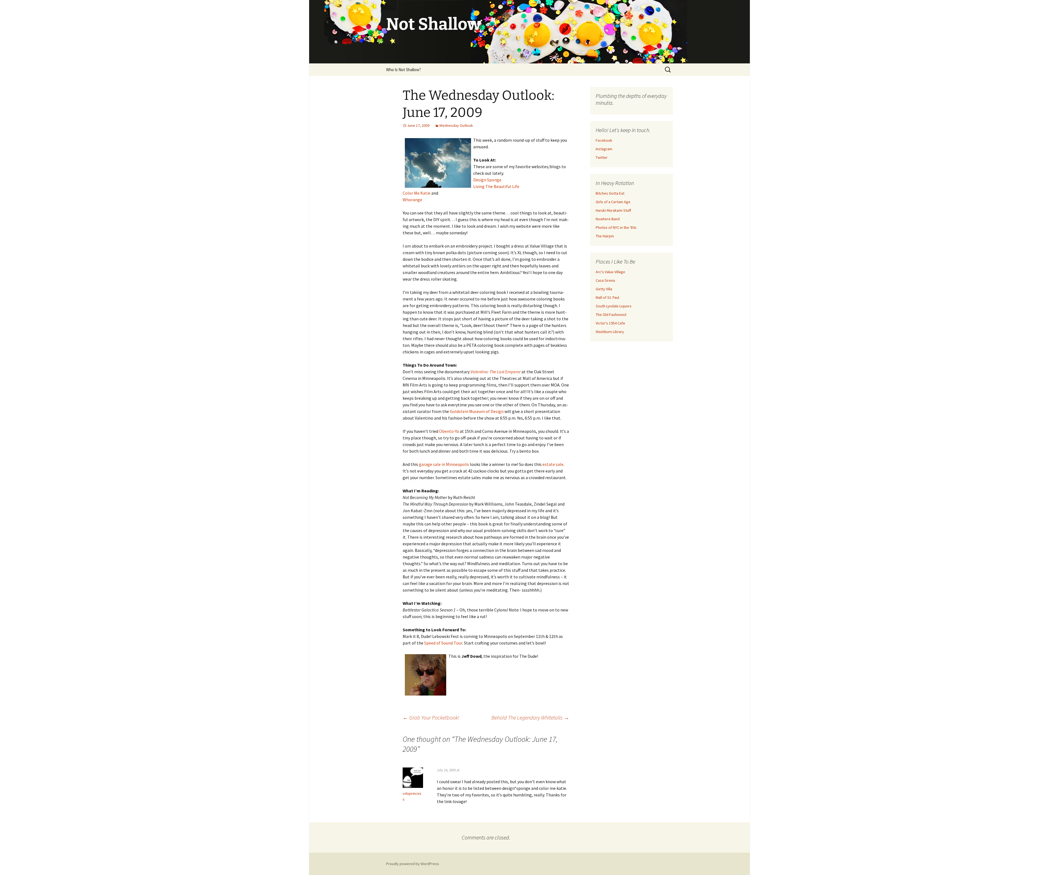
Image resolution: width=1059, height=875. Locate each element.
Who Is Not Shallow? (403, 69)
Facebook (604, 140)
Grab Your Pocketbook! (431, 717)
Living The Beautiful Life (496, 186)
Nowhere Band (608, 218)
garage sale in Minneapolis (444, 464)
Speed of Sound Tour (443, 643)
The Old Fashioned (611, 314)
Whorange (412, 199)
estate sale (552, 464)
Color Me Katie (416, 193)
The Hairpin (605, 235)
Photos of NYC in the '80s (616, 227)
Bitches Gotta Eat (610, 193)
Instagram (604, 148)
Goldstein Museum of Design (477, 411)
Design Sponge (487, 179)
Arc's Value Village (610, 271)
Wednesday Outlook (456, 125)
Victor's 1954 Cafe (610, 323)
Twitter (602, 157)
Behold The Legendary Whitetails (530, 717)
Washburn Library (610, 331)
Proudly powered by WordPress (412, 863)
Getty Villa (604, 288)
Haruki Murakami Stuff (613, 210)
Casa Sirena (605, 280)
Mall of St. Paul (607, 297)
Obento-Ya (449, 431)
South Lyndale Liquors (614, 306)
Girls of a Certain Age (613, 201)
